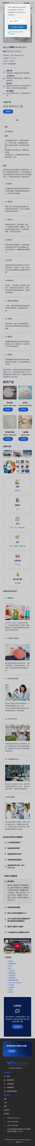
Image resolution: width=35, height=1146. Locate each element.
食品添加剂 (9, 51)
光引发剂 (11, 985)
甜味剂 (28, 435)
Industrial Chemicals (14, 982)
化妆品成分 (12, 975)
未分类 (10, 992)
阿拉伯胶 (10, 403)
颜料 (9, 968)
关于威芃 (27, 3)
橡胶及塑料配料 (13, 980)
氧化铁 (10, 961)
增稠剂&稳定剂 (12, 405)
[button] (4, 106)
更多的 (10, 990)
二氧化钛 (11, 971)
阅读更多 (8, 409)
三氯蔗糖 (25, 432)
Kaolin (10, 966)
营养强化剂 (17, 51)
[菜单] (32, 3)
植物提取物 (12, 963)
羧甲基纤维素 (9, 432)
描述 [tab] (17, 120)
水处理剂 (11, 987)
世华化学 (24, 1142)
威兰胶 (25, 403)
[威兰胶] (25, 392)
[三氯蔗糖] (25, 422)
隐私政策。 (12, 1142)
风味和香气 (12, 978)
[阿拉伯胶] (10, 392)
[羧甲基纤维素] (10, 422)
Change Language (17, 27)
